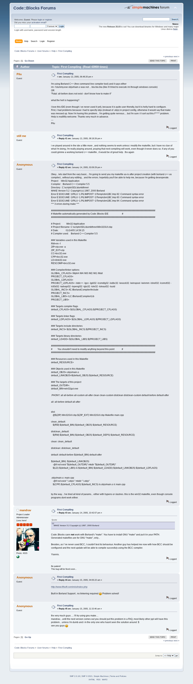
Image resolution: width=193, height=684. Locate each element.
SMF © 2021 (87, 676)
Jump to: (159, 656)
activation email (38, 22)
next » (176, 56)
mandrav (25, 510)
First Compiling (65, 73)
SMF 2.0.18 (75, 676)
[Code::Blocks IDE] (17, 557)
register (48, 20)
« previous (168, 56)
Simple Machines (101, 676)
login (40, 20)
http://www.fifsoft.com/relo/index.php (69, 587)
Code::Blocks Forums (34, 8)
